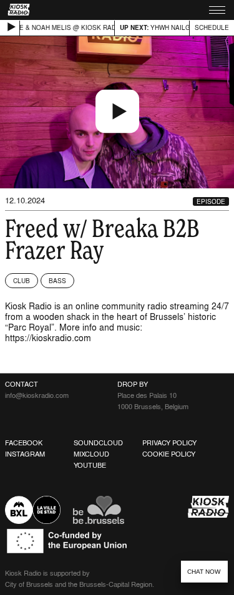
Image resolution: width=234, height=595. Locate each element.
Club (21, 280)
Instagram (25, 454)
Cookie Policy (168, 454)
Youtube (90, 465)
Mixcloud (91, 454)
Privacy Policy (169, 443)
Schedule (212, 27)
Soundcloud (98, 443)
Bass (57, 280)
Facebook (23, 443)
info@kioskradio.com (37, 395)
